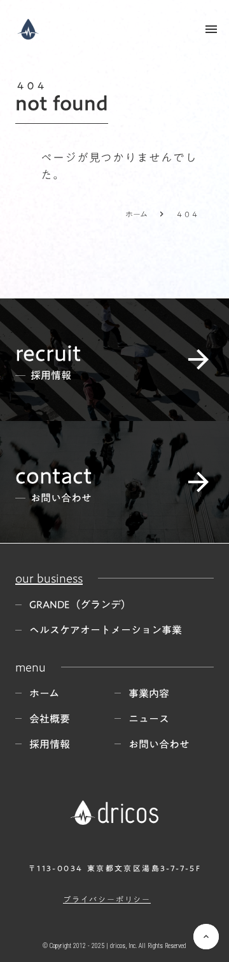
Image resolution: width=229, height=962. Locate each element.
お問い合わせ (159, 744)
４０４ (187, 214)
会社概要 (49, 719)
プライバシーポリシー (107, 899)
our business (49, 578)
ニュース (148, 719)
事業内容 (148, 693)
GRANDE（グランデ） (80, 604)
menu (211, 29)
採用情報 (49, 744)
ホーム (136, 214)
